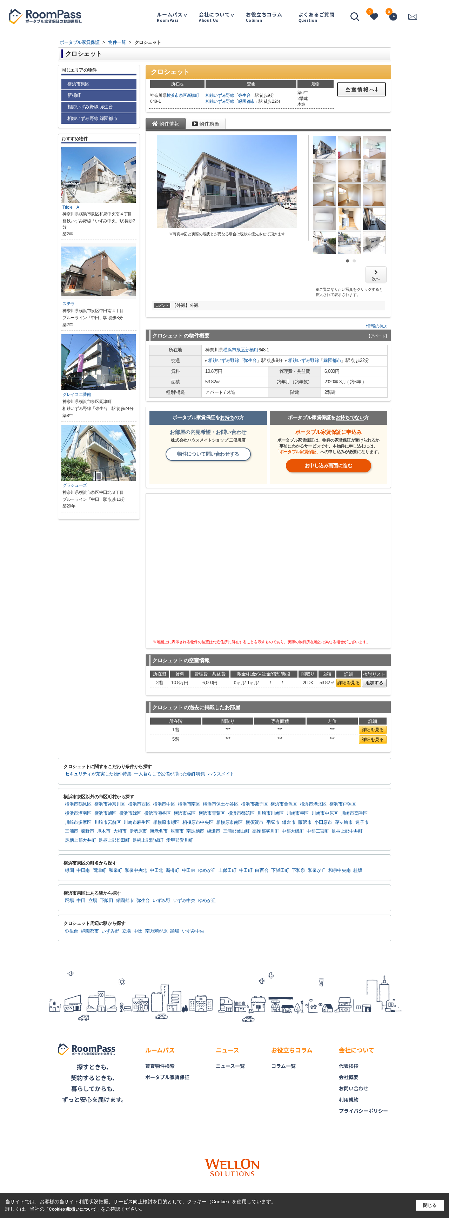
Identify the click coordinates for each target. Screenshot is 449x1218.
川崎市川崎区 (270, 813)
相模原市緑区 (166, 822)
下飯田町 (280, 870)
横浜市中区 (164, 804)
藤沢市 (304, 822)
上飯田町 (227, 870)
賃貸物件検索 (160, 1065)
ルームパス (170, 16)
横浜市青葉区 (212, 813)
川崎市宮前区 (107, 822)
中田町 (246, 870)
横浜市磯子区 (254, 804)
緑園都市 (246, 101)
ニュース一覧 (230, 1065)
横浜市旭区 (105, 813)
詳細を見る (348, 682)
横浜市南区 (189, 804)
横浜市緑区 (130, 813)
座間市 (177, 831)
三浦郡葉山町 (236, 831)
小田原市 (323, 822)
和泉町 (115, 870)
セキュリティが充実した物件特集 (98, 774)
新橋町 (193, 95)
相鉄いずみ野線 (220, 95)
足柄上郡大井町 (80, 840)
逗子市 (362, 822)
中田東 (188, 870)
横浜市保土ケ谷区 (220, 804)
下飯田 (106, 900)
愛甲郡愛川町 (179, 840)
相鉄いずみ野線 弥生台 (90, 106)
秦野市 (87, 831)
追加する (374, 682)
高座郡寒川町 (265, 831)
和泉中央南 (339, 870)
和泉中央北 (136, 870)
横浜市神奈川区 (109, 804)
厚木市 (103, 831)
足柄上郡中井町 (346, 831)
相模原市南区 (229, 822)
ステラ (68, 303)
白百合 (261, 870)
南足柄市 (195, 831)
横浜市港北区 (313, 804)
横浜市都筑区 (241, 813)
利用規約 (348, 1099)
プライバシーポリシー (363, 1110)
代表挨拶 (348, 1065)
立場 (92, 900)
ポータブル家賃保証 (167, 1077)
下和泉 (298, 870)
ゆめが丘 (207, 870)
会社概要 (348, 1077)
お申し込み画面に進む (329, 465)
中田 (80, 900)
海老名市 (159, 831)
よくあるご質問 (317, 16)
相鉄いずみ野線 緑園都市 (92, 118)
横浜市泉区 (177, 95)
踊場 (69, 900)
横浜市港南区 (78, 813)
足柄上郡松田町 (114, 840)
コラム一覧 (283, 1065)
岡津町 (99, 870)
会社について (214, 16)
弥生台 (244, 95)
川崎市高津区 (354, 813)
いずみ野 (161, 900)
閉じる (430, 1205)
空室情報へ (360, 89)
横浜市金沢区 (283, 804)
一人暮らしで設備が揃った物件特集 (169, 774)
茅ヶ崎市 (344, 822)
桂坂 (357, 870)
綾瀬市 (213, 831)
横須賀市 (254, 822)
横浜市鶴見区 (78, 804)
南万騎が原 (156, 931)
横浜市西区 (139, 804)
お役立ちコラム (264, 16)
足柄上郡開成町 (148, 840)
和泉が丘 (317, 870)
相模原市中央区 (197, 822)
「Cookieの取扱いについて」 (73, 1209)
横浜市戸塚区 (342, 804)
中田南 (83, 870)
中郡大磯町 (293, 831)
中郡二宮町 (318, 831)
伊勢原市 (138, 831)
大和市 (120, 831)
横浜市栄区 (185, 813)
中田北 (156, 870)
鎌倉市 (288, 822)
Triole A (70, 207)
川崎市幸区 (298, 813)
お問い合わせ (353, 1088)
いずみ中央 (184, 900)
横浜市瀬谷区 (157, 813)
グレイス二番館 (76, 394)
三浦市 (71, 831)
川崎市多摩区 (78, 822)
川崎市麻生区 (136, 822)
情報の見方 (377, 326)
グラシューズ (74, 485)
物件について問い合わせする (208, 454)
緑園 (69, 870)
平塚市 (273, 822)
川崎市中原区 (324, 813)
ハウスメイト (221, 774)
